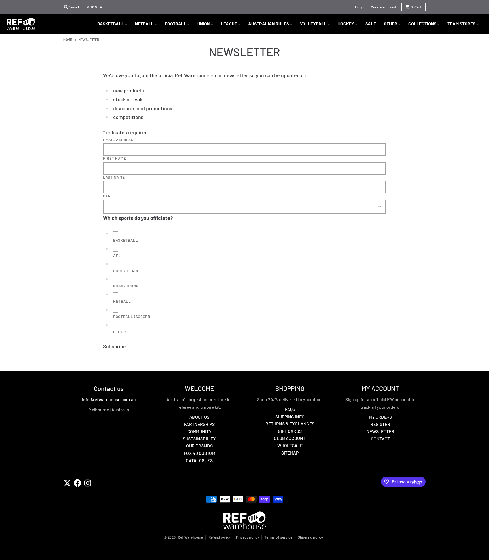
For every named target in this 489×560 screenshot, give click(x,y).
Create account (383, 7)
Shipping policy (310, 537)
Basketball (125, 240)
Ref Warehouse (190, 537)
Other (119, 331)
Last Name (114, 177)
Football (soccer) (132, 316)
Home (67, 40)
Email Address (119, 139)
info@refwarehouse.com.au (109, 399)
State (109, 195)
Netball (122, 301)
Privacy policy (247, 537)
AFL (117, 255)
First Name (114, 158)
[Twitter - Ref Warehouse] (67, 483)
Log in (360, 7)
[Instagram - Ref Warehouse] (87, 483)
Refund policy (219, 537)
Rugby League (127, 270)
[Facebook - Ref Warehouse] (77, 483)
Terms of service (278, 537)
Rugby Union (126, 286)
